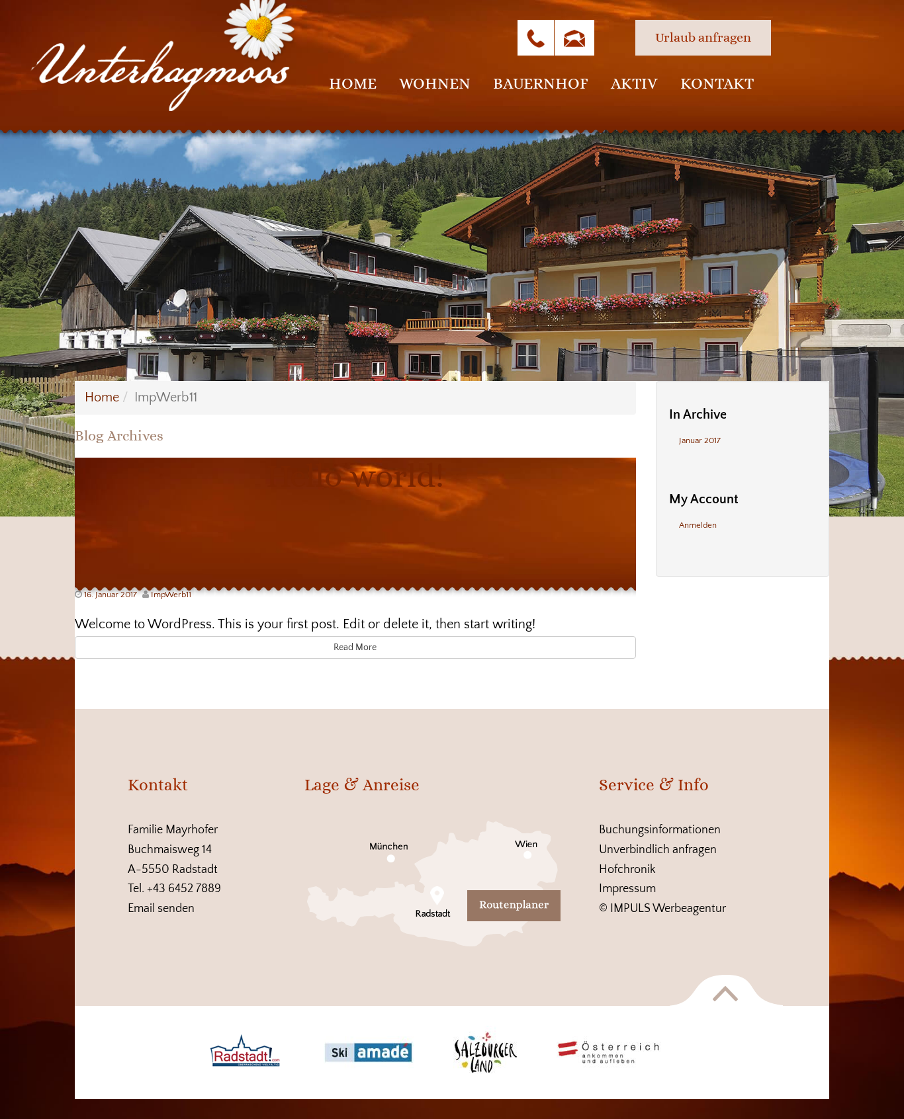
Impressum (627, 888)
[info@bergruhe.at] (574, 38)
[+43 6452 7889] (536, 38)
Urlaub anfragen (703, 37)
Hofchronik (627, 869)
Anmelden (698, 525)
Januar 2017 (700, 440)
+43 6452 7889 (184, 888)
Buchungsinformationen (660, 830)
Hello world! (355, 476)
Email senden (161, 908)
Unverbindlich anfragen (658, 849)
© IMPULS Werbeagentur (662, 908)
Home (102, 397)
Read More (355, 647)
